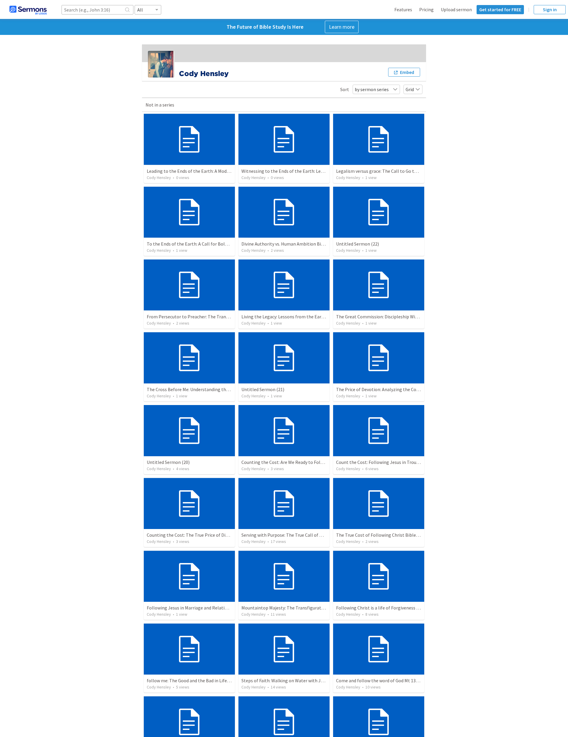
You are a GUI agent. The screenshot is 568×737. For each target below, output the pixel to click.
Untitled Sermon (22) (357, 244)
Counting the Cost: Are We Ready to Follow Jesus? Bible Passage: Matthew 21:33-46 (325, 462)
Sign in (550, 9)
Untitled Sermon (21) (262, 389)
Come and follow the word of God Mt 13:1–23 (381, 680)
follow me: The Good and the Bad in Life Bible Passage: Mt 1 (207, 680)
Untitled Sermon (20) (168, 462)
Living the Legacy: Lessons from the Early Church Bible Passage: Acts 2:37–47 (318, 317)
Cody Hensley (159, 177)
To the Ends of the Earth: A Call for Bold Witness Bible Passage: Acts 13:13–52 (224, 244)
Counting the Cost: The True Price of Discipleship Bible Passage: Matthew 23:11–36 (230, 535)
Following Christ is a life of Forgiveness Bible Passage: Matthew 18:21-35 (409, 608)
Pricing (426, 9)
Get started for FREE (500, 9)
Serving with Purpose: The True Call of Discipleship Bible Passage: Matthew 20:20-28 (326, 535)
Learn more (341, 26)
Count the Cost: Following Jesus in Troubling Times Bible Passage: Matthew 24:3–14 (421, 462)
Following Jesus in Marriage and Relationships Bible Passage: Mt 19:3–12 (220, 608)
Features (403, 9)
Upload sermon (456, 9)
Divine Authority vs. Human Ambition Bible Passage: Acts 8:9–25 (305, 244)
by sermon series (372, 89)
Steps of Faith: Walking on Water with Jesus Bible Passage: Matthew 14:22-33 (318, 680)
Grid (410, 89)
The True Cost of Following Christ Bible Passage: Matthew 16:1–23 (402, 535)
